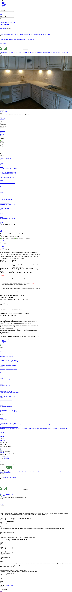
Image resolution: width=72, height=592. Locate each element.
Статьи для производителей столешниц (11, 39)
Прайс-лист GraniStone (8, 477)
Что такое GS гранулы (19, 471)
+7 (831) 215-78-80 (2, 437)
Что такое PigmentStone (30, 471)
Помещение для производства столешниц (14, 34)
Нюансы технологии (33, 494)
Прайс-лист (29, 494)
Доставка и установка (16, 494)
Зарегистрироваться (3, 124)
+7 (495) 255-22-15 (6, 457)
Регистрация (2, 119)
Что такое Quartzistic (35, 471)
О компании (3, 5)
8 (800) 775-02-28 (2, 432)
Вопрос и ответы (4, 4)
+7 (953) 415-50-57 (2, 14)
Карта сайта (1, 504)
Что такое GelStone (24, 471)
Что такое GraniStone (3, 471)
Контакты (3, 6)
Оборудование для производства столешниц (25, 34)
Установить (1, 591)
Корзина (1, 0)
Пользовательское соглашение (20, 39)
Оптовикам (3, 2)
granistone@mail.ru (2, 441)
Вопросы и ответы (2, 472)
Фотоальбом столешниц (56, 471)
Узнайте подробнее (9, 28)
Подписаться (2, 110)
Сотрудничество (26, 494)
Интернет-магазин (2, 131)
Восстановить (2, 127)
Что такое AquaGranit (8, 471)
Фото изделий (11, 494)
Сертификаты (48, 34)
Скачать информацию (43, 34)
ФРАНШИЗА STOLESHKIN (4, 111)
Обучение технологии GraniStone (4, 34)
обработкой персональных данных (8, 123)
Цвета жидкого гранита (50, 471)
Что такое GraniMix (13, 471)
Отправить (2, 586)
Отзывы (30, 39)
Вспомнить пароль (2, 118)
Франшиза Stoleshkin (7, 472)
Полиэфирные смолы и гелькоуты (42, 471)
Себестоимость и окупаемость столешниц (65, 471)
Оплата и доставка (26, 39)
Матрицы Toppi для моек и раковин (35, 34)
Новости (3, 3)
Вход (1, 230)
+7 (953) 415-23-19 (2, 440)
